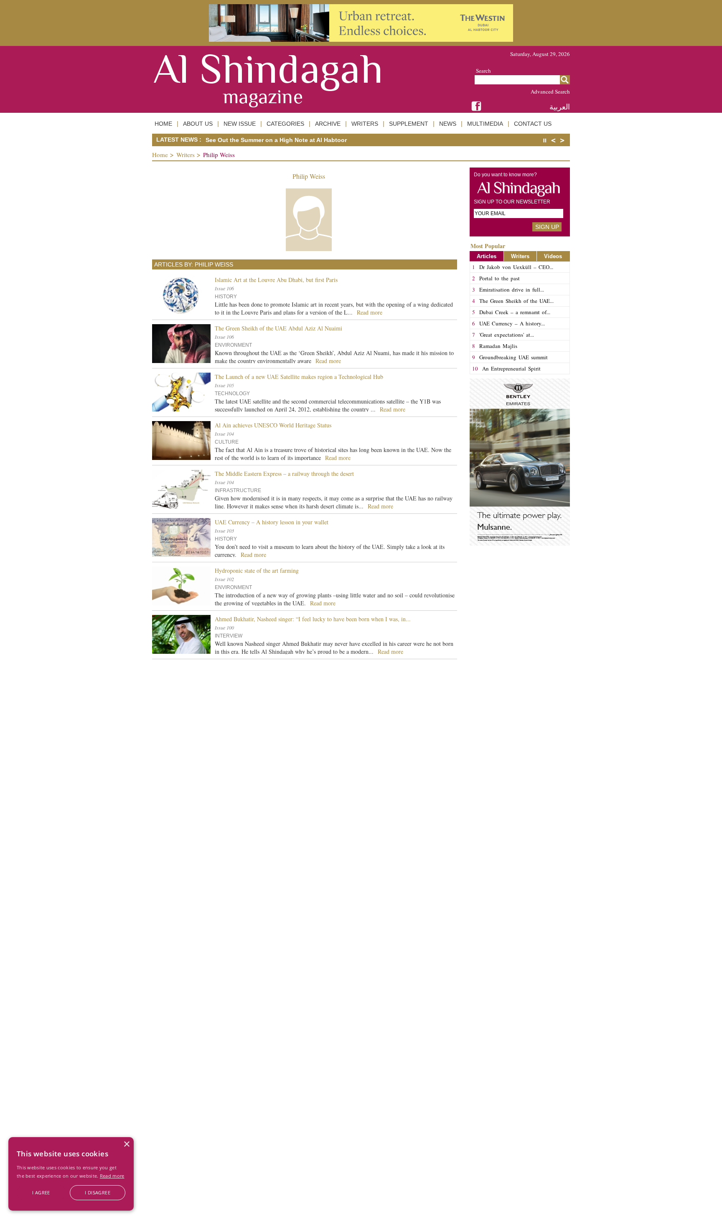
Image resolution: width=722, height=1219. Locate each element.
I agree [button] (41, 1192)
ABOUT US (198, 123)
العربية (559, 107)
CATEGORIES (285, 123)
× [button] (126, 1144)
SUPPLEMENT (408, 123)
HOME (163, 123)
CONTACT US (533, 123)
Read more (112, 1176)
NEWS (447, 123)
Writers (185, 154)
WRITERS (364, 123)
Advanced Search (550, 91)
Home (160, 154)
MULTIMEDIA (485, 123)
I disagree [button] (97, 1192)
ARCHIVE (328, 123)
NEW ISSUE (240, 123)
